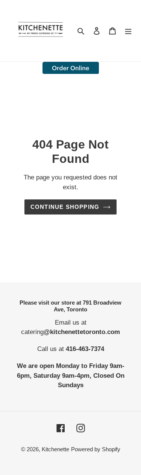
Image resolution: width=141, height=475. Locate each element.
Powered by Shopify (95, 449)
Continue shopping (65, 207)
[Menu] (128, 31)
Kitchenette (55, 449)
